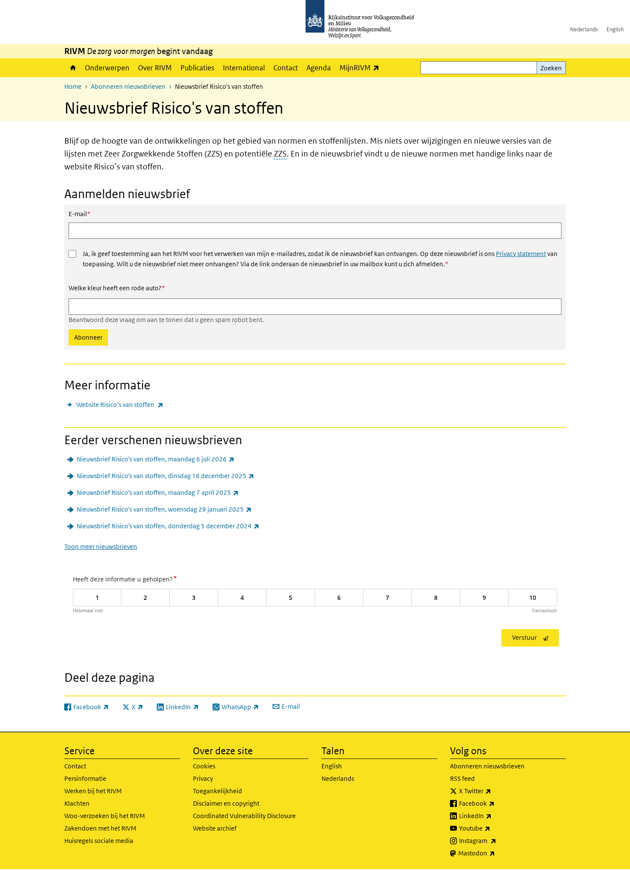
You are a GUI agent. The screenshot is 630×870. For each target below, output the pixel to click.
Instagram (496, 840)
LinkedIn (494, 815)
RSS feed (462, 778)
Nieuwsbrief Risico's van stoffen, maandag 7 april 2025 (176, 492)
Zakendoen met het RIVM (100, 828)
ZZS (280, 154)
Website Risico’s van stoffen (119, 404)
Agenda (318, 67)
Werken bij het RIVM (93, 791)
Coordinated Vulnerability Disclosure (244, 816)
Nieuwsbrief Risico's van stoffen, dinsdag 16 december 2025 (184, 475)
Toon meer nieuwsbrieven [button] (100, 546)
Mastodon (495, 853)
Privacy (203, 778)
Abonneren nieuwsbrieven (128, 86)
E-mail (79, 213)
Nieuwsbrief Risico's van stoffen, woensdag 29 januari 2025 (183, 509)
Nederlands (584, 29)
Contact (285, 67)
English (615, 29)
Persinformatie (85, 778)
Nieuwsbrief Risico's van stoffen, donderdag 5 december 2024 (187, 525)
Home (72, 67)
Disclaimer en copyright (226, 803)
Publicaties (197, 67)
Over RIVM (155, 67)
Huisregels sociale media (98, 841)
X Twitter (494, 790)
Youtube (493, 828)
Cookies (204, 766)
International (244, 67)
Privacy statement (521, 254)
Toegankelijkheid (217, 791)
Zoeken (551, 68)
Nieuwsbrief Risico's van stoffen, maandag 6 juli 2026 (174, 459)
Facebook (495, 803)
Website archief (215, 828)
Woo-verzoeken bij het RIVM (104, 816)
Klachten (77, 803)
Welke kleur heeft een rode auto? (117, 287)
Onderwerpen (107, 67)
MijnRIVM (361, 67)
